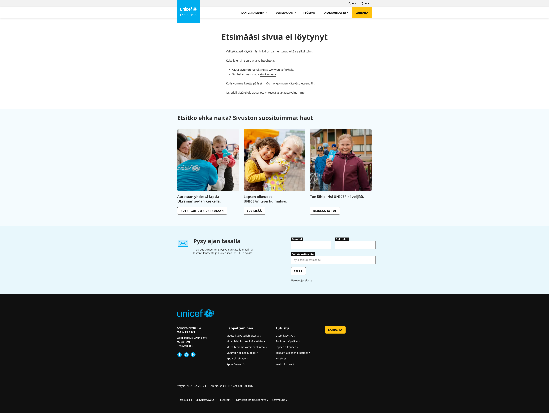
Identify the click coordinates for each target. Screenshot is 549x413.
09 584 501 (183, 341)
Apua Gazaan (234, 364)
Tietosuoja (183, 399)
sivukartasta (268, 74)
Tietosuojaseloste (301, 280)
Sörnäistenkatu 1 (187, 328)
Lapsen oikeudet (286, 347)
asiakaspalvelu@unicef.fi (192, 337)
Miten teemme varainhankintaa (245, 347)
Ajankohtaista (335, 12)
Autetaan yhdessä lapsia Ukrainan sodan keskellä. (199, 198)
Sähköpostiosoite (303, 254)
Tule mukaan (283, 12)
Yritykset (281, 358)
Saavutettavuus (205, 399)
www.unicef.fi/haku (282, 70)
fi (366, 3)
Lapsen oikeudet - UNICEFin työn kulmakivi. (265, 198)
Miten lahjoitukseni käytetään (244, 341)
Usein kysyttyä (284, 335)
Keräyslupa (278, 399)
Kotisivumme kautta (239, 83)
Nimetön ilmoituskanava (251, 399)
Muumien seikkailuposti (241, 352)
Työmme (309, 12)
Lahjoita (362, 12)
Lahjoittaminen (252, 12)
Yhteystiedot (185, 345)
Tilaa (298, 271)
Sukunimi (342, 239)
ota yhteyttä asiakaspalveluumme (282, 92)
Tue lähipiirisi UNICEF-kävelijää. (337, 196)
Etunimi (297, 239)
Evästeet (225, 399)
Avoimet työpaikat (287, 341)
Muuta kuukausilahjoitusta (242, 335)
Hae (354, 3)
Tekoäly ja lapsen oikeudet (292, 352)
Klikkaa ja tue (325, 211)
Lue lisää (254, 211)
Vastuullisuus (284, 364)
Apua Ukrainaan (236, 358)
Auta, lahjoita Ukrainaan (202, 211)
